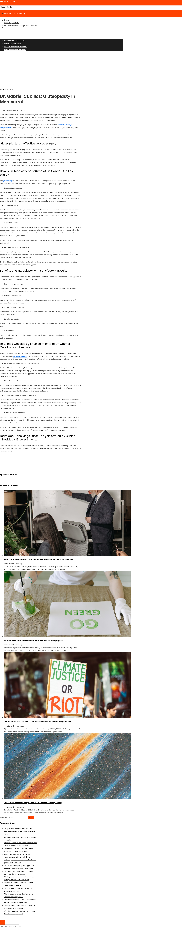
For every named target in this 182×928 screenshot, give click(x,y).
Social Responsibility (7, 89)
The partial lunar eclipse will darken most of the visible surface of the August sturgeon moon (19, 831)
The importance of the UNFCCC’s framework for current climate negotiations (37, 721)
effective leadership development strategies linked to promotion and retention (38, 559)
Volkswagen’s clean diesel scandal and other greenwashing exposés (34, 640)
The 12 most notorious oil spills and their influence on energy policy (33, 803)
